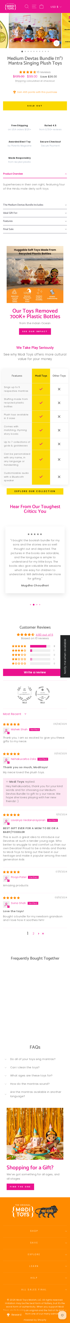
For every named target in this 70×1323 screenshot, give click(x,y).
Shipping (20, 80)
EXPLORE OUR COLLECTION (35, 491)
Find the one (20, 1186)
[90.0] (24, 693)
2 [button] (33, 933)
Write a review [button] (35, 672)
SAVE (34, 1242)
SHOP (34, 1231)
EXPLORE (34, 1254)
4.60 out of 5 (44, 635)
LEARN (34, 1266)
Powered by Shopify (35, 1319)
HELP (34, 1277)
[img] (11, 724)
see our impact (35, 331)
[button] (28, 72)
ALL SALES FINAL (34, 1289)
